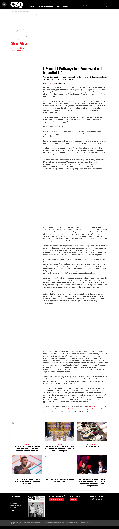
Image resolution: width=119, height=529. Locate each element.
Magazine (32, 6)
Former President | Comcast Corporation (19, 49)
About (12, 500)
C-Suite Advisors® (46, 6)
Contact (13, 498)
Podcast (13, 508)
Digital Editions (15, 506)
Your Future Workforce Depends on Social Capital (59, 480)
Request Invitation (57, 499)
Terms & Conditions (16, 514)
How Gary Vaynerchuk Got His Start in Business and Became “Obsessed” (27, 481)
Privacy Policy (15, 512)
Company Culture (60, 477)
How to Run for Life (92, 446)
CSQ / (10, 11)
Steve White (19, 43)
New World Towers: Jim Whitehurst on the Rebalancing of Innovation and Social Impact (59, 448)
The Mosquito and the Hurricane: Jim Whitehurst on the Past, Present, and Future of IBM (27, 448)
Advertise (13, 502)
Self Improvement (23, 11)
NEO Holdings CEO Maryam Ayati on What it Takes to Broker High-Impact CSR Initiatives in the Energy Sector (91, 482)
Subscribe (13, 504)
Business (27, 444)
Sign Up (73, 499)
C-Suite (14, 11)
